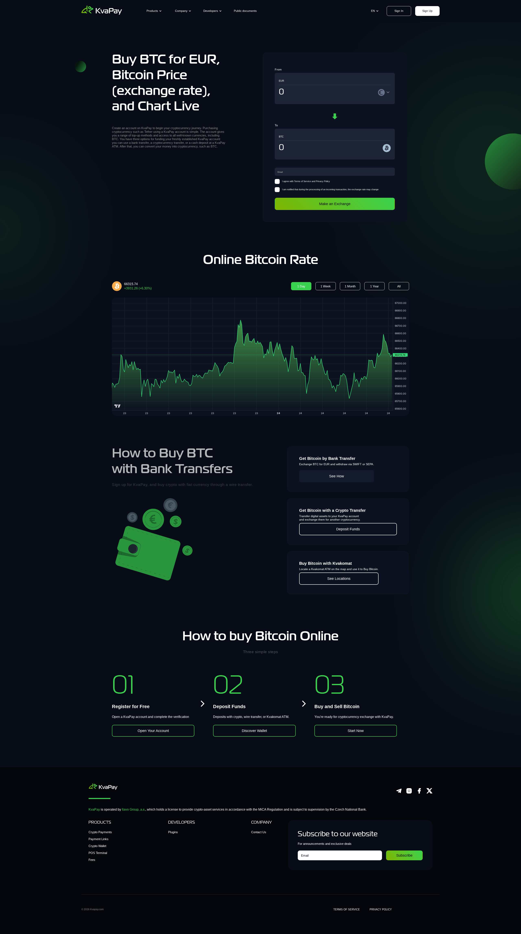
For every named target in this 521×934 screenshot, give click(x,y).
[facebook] (419, 792)
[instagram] (409, 792)
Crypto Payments (100, 832)
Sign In (398, 10)
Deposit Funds (348, 529)
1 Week (326, 286)
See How (336, 476)
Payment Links (98, 839)
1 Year (374, 286)
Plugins (173, 832)
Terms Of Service (346, 909)
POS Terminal (98, 853)
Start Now (356, 731)
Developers (210, 10)
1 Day (301, 286)
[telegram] (399, 792)
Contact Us (258, 832)
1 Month (350, 286)
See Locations (338, 579)
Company (181, 10)
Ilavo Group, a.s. (133, 809)
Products (152, 10)
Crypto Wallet (97, 846)
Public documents (245, 10)
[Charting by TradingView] (117, 406)
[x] (429, 792)
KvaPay (94, 809)
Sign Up (427, 10)
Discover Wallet (254, 731)
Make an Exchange (334, 204)
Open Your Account (153, 731)
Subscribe (404, 855)
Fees (92, 859)
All (399, 286)
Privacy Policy (381, 909)
